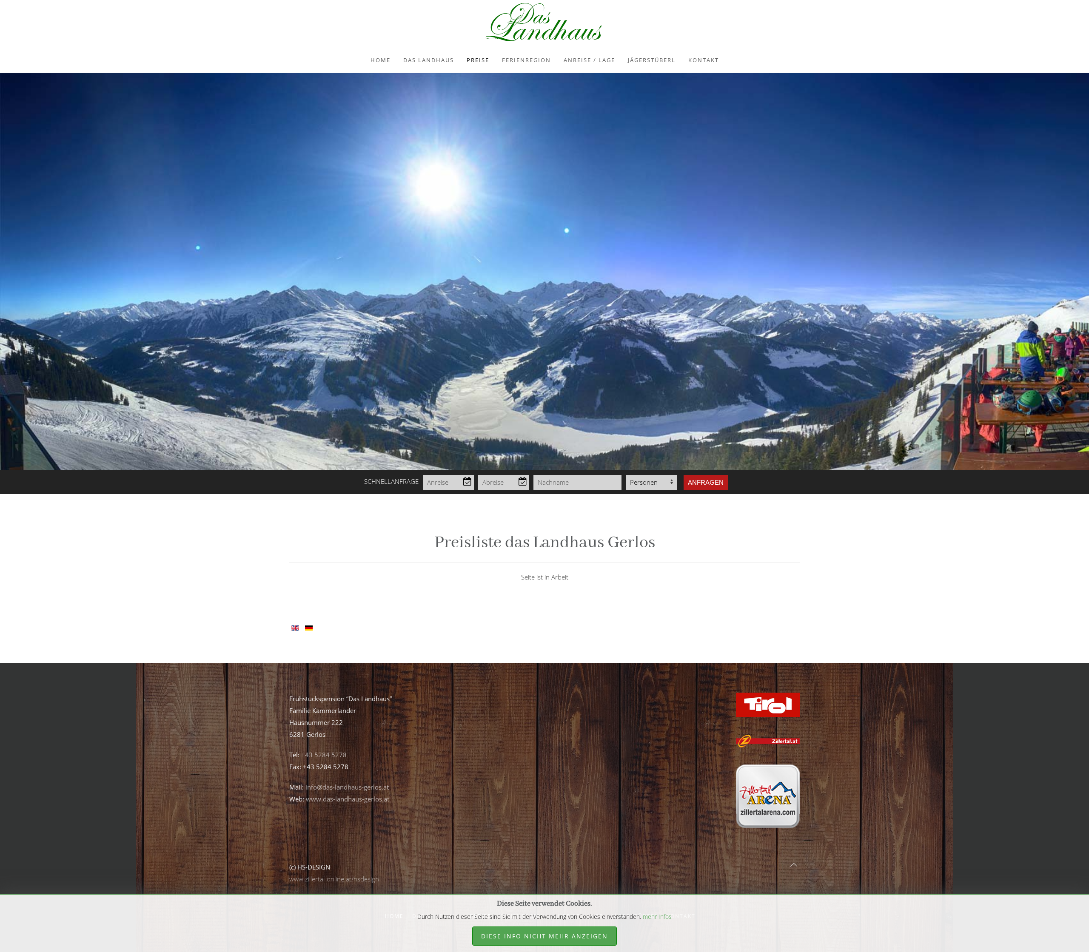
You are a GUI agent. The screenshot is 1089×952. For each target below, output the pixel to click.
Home (381, 60)
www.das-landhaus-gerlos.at (347, 799)
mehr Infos (657, 916)
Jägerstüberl (652, 60)
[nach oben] (794, 865)
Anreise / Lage (589, 60)
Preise (478, 60)
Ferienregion (526, 60)
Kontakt (703, 60)
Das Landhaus (428, 60)
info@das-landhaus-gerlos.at (347, 787)
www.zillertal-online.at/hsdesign (334, 879)
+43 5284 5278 (324, 754)
